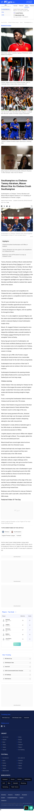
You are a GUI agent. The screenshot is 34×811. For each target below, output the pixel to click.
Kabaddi (15, 783)
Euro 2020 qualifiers (23, 274)
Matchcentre (6, 770)
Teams (4, 747)
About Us (10, 794)
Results (20, 739)
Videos (4, 744)
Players (20, 747)
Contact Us (3, 800)
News (26, 5)
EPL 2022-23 (21, 758)
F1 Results (18, 544)
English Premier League (13, 22)
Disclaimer (24, 794)
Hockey (19, 779)
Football (19, 535)
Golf (4, 783)
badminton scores (10, 544)
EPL (6, 6)
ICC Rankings (8, 674)
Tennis (12, 779)
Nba (9, 783)
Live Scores (5, 737)
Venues (4, 749)
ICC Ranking (21, 749)
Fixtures (21, 5)
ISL (3, 12)
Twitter (18, 546)
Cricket (10, 542)
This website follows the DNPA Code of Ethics (12, 803)
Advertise (3, 794)
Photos (20, 742)
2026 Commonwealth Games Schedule (14, 670)
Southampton (17, 531)
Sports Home (4, 22)
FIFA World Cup (8, 658)
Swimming (5, 787)
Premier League (8, 335)
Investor (3, 797)
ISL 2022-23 (6, 758)
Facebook (5, 546)
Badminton (28, 779)
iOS (2, 550)
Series (19, 737)
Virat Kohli (7, 666)
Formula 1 (5, 779)
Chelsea (19, 264)
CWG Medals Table (9, 662)
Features (20, 744)
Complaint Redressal (12, 797)
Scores (15, 5)
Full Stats (17, 644)
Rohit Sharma (8, 678)
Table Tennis (14, 787)
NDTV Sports (25, 544)
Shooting (23, 783)
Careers (21, 797)
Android (29, 548)
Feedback (17, 794)
